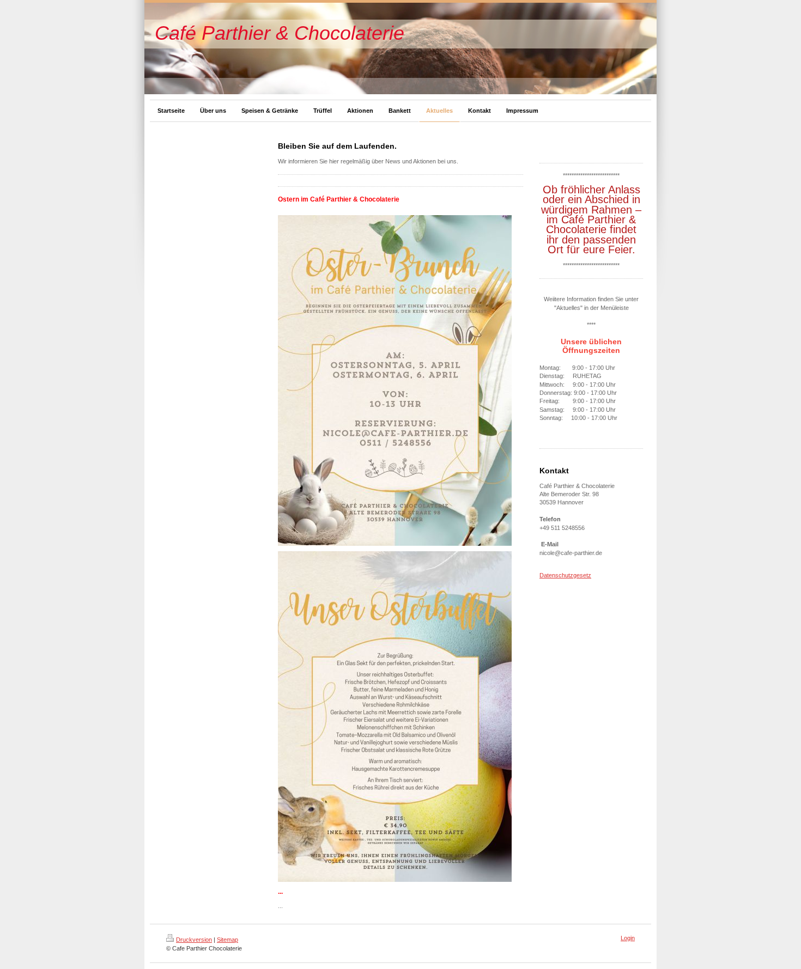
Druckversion (194, 939)
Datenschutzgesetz (565, 575)
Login (628, 938)
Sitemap (227, 939)
